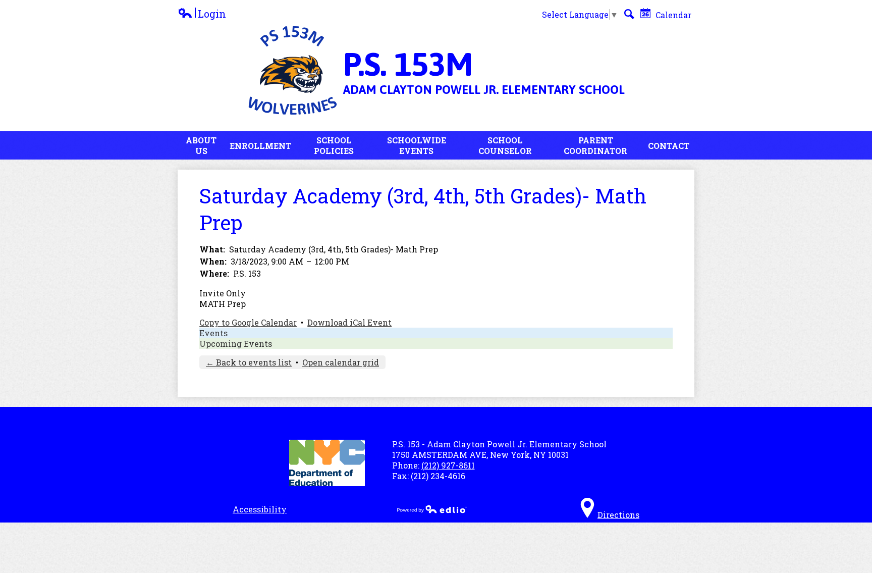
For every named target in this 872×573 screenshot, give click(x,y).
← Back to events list (249, 362)
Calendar (672, 15)
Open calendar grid (340, 362)
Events (213, 333)
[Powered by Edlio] (432, 509)
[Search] (629, 14)
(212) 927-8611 (448, 465)
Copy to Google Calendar (248, 322)
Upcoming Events (235, 343)
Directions (618, 514)
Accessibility (260, 509)
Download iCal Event (349, 322)
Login (202, 14)
